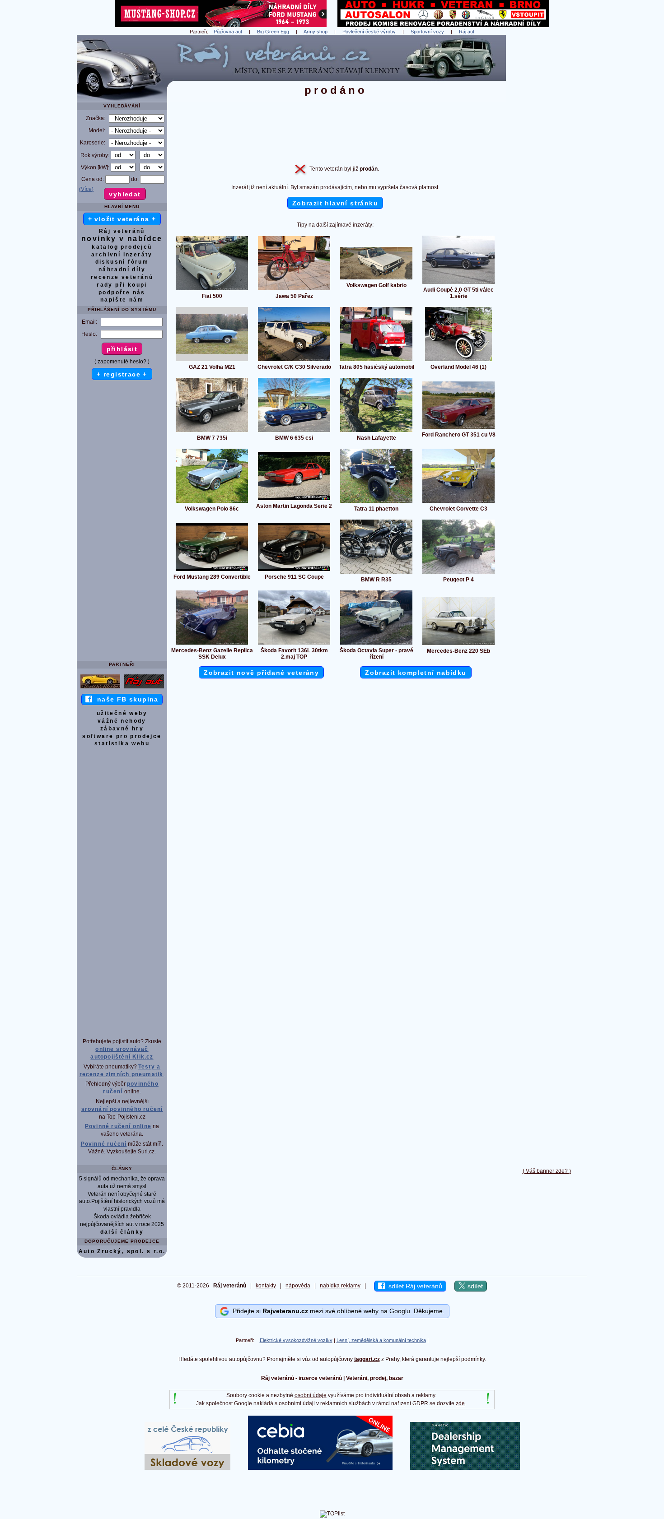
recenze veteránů (122, 277)
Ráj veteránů (122, 231)
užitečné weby (122, 713)
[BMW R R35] (376, 573)
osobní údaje (311, 1395)
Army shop (315, 31)
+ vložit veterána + (122, 219)
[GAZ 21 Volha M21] (211, 361)
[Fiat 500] (211, 290)
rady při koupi (122, 285)
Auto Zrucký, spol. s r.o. (122, 1251)
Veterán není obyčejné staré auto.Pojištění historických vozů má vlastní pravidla (122, 1201)
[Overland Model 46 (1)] (458, 361)
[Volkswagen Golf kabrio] (376, 279)
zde (460, 1403)
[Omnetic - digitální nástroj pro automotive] (465, 1468)
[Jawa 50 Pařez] (294, 290)
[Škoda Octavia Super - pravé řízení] (376, 644)
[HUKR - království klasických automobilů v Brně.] (443, 25)
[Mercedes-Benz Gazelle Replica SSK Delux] (211, 644)
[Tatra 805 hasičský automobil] (376, 361)
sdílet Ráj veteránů (413, 1286)
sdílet (474, 1286)
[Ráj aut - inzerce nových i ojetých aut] (144, 688)
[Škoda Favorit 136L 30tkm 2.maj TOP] (294, 644)
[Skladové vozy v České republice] (187, 1468)
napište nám (122, 300)
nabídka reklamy (340, 1285)
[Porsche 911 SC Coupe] (294, 570)
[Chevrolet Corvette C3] (458, 502)
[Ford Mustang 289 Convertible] (211, 570)
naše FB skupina (125, 699)
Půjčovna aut (228, 31)
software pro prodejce (121, 736)
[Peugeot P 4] (458, 573)
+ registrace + (122, 374)
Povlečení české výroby (369, 31)
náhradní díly (121, 269)
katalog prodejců (122, 247)
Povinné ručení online (118, 1126)
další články (122, 1232)
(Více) (86, 189)
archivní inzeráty (122, 254)
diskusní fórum (122, 262)
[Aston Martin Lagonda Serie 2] (294, 500)
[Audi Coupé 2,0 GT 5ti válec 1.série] (458, 283)
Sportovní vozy (427, 31)
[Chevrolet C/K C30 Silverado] (294, 361)
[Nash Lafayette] (376, 431)
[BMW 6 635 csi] (294, 431)
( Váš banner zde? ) (547, 1171)
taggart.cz (367, 1359)
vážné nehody (122, 721)
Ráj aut (466, 31)
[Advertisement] (546, 170)
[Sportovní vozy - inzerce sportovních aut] (100, 688)
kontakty (266, 1285)
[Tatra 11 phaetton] (376, 502)
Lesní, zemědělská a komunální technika (381, 1340)
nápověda (297, 1285)
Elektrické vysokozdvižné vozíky (296, 1340)
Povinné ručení (104, 1144)
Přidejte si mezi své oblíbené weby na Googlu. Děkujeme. (336, 1311)
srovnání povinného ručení (122, 1109)
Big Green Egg (273, 31)
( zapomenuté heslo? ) (122, 361)
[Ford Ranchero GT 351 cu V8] (458, 428)
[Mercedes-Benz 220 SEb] (458, 644)
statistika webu (122, 743)
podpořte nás (121, 292)
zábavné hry (122, 728)
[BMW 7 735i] (211, 431)
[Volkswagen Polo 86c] (211, 502)
